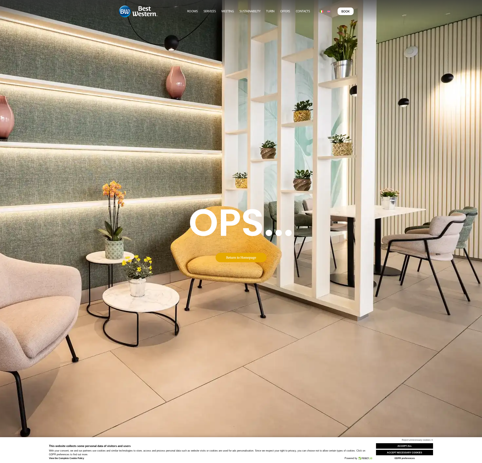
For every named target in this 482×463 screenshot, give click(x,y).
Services (210, 11)
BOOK (345, 11)
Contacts (303, 11)
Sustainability (249, 11)
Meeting (227, 11)
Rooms (192, 11)
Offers (285, 11)
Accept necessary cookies (404, 452)
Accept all (404, 446)
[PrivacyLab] (364, 458)
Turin (270, 11)
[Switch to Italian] (321, 11)
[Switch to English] (328, 11)
